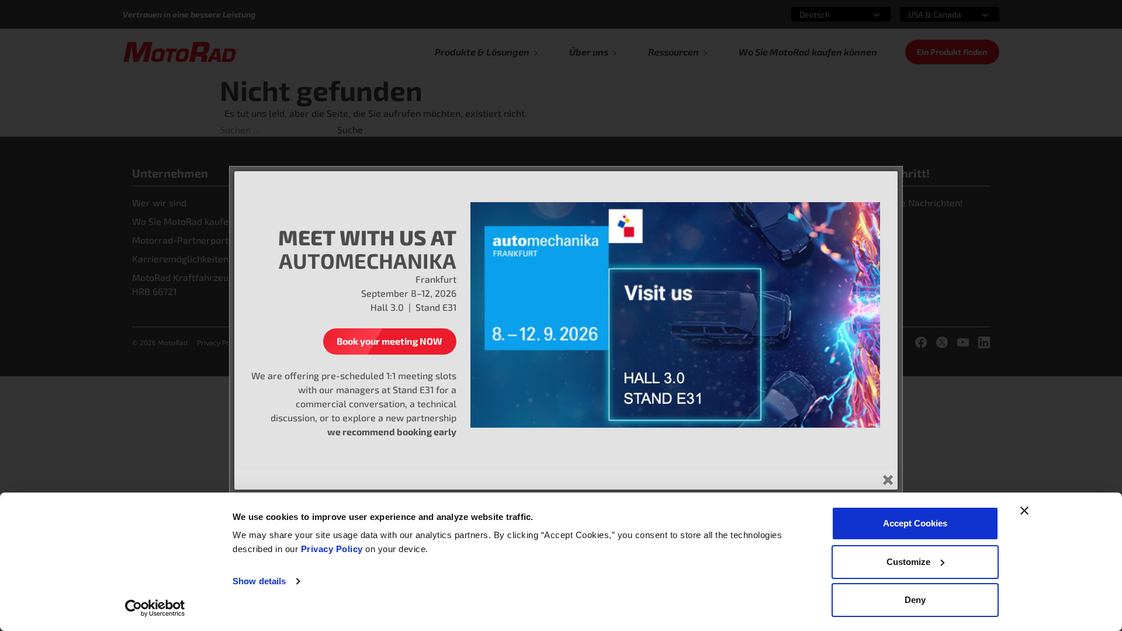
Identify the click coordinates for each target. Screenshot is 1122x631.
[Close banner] (1024, 511)
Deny (915, 600)
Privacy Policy (333, 549)
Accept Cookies (915, 523)
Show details (259, 581)
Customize (908, 562)
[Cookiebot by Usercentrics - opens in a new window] (155, 608)
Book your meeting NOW (389, 340)
